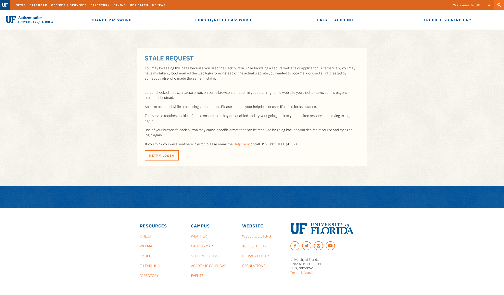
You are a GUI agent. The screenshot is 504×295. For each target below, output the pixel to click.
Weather (199, 236)
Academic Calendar (208, 265)
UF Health (139, 5)
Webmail (147, 245)
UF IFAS (159, 5)
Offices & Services (69, 5)
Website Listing (256, 236)
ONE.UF (146, 236)
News (21, 5)
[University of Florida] (322, 228)
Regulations (253, 265)
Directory (100, 5)
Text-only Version (302, 272)
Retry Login (161, 155)
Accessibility (254, 245)
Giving (120, 5)
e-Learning (150, 265)
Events (197, 275)
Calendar (38, 5)
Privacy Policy (255, 255)
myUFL (145, 255)
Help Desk (241, 143)
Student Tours (204, 255)
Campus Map (202, 245)
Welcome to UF (466, 5)
